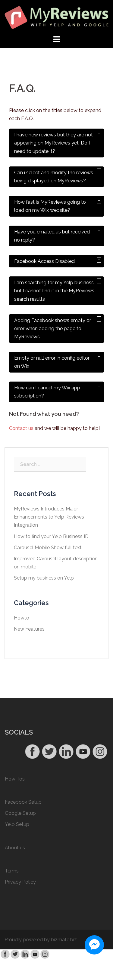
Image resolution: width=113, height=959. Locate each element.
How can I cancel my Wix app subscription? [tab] (47, 392)
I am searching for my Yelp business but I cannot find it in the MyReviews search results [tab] (54, 291)
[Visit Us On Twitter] (49, 751)
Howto (21, 618)
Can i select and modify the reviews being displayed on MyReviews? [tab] (53, 177)
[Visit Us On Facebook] (32, 751)
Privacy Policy (20, 882)
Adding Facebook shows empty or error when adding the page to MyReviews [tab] (52, 328)
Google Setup (20, 813)
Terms (12, 871)
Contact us (21, 428)
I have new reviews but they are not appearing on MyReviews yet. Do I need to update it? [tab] (53, 143)
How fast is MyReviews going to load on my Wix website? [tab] (50, 206)
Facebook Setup (23, 802)
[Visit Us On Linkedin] (66, 751)
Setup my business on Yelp (44, 578)
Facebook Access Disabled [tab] (44, 261)
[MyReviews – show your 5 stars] (56, 17)
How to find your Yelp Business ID (51, 536)
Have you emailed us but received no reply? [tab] (52, 236)
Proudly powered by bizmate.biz (41, 939)
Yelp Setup (17, 824)
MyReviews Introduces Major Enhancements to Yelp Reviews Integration (49, 517)
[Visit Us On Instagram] (99, 751)
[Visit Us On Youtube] (82, 751)
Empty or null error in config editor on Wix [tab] (51, 362)
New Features (29, 629)
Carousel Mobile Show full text (48, 547)
